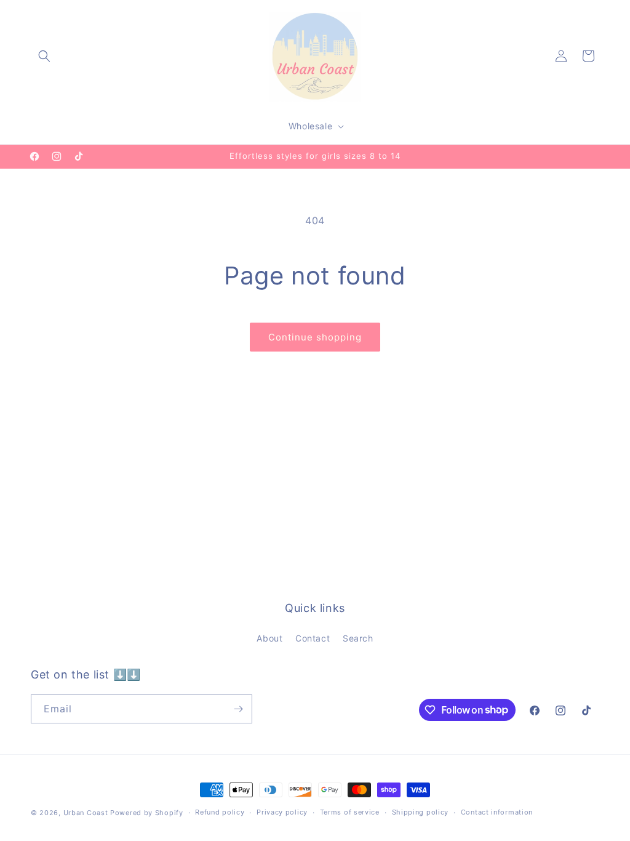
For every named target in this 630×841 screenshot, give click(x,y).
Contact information (497, 812)
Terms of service (350, 812)
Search (358, 638)
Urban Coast (85, 812)
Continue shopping (315, 337)
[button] (44, 56)
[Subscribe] (238, 708)
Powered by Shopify (146, 812)
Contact (312, 638)
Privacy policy (282, 812)
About (269, 638)
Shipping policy (420, 812)
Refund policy (219, 812)
